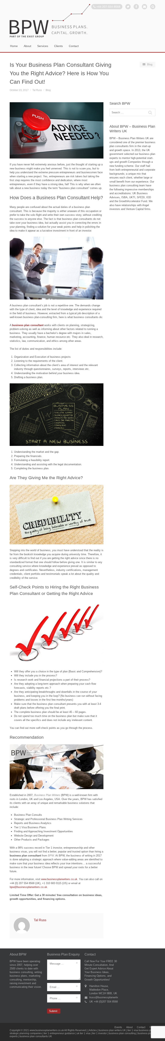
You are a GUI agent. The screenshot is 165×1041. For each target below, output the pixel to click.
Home (14, 46)
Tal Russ (37, 90)
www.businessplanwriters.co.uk (59, 879)
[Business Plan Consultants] (82, 21)
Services (42, 46)
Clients (58, 46)
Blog (48, 90)
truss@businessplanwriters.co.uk (108, 997)
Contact (74, 46)
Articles (93, 1030)
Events (118, 1027)
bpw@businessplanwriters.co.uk (28, 887)
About (27, 46)
